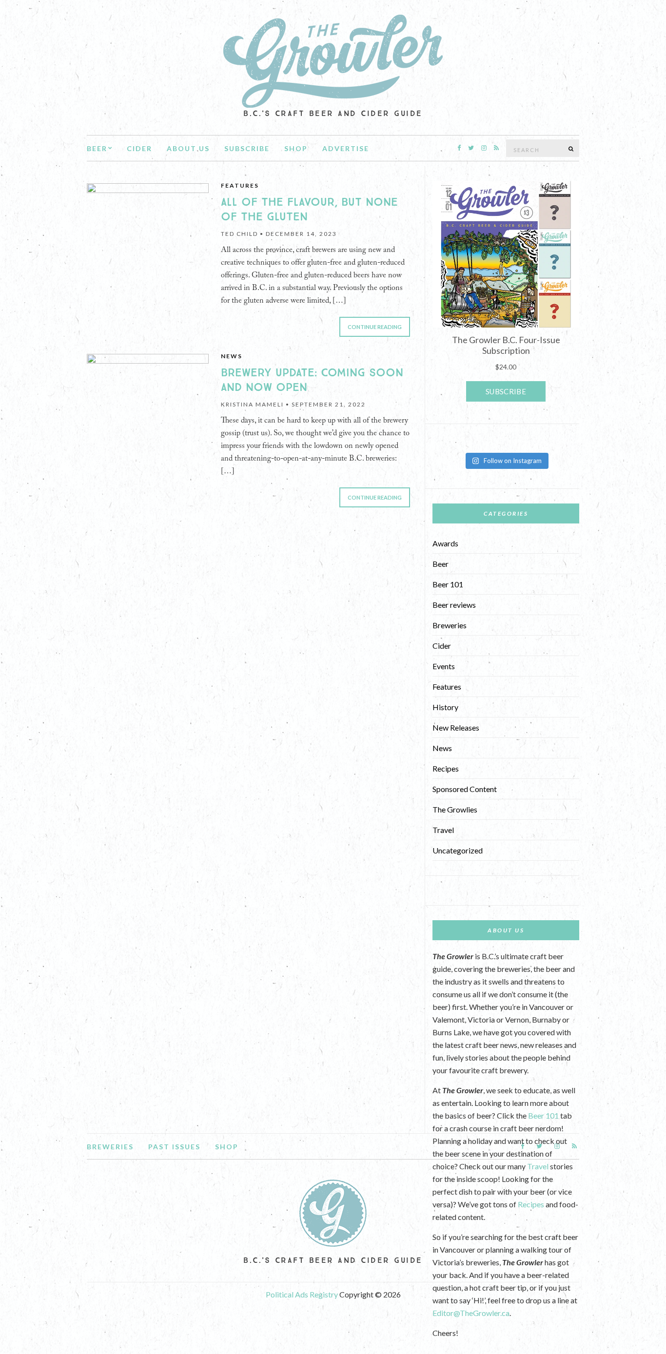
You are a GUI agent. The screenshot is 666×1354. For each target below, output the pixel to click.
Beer (97, 148)
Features (240, 185)
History (445, 707)
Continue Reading (375, 327)
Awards (445, 543)
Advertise (345, 148)
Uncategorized (457, 850)
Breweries (449, 625)
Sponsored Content (464, 788)
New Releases (455, 727)
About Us (188, 148)
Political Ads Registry (302, 1294)
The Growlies (454, 809)
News (231, 356)
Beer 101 (447, 584)
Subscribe (247, 148)
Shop (296, 148)
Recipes (445, 768)
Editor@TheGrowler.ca (470, 1312)
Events (443, 666)
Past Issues (174, 1146)
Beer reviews (454, 604)
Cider (139, 148)
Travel (443, 829)
